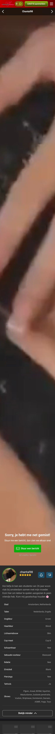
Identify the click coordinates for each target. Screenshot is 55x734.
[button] (41, 575)
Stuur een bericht (30, 548)
